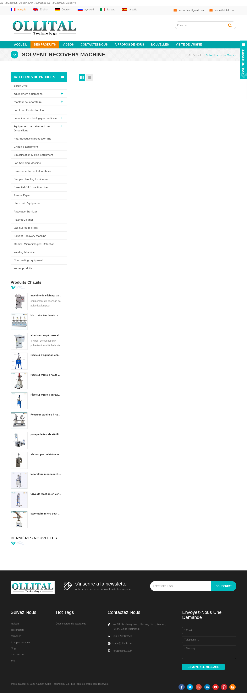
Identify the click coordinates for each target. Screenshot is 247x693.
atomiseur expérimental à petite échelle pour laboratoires (46, 335)
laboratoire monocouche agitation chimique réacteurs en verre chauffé (46, 474)
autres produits (23, 268)
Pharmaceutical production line (32, 138)
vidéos (68, 44)
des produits (17, 629)
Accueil (20, 44)
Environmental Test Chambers (32, 171)
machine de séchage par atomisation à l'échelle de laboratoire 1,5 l (46, 295)
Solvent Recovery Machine (30, 235)
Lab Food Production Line (29, 110)
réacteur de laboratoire (28, 101)
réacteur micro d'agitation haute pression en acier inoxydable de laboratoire (46, 394)
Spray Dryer (21, 85)
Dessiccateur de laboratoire (71, 623)
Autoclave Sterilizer (25, 211)
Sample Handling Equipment (31, 179)
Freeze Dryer (22, 195)
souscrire (224, 586)
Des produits (45, 44)
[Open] (243, 60)
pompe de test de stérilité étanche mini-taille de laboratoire (46, 434)
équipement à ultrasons (28, 93)
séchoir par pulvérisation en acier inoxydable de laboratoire (46, 454)
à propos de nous (129, 44)
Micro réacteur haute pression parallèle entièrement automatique (46, 315)
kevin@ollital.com (224, 10)
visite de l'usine (189, 44)
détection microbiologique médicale (35, 118)
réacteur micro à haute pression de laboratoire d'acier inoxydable (46, 374)
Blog (13, 648)
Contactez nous (94, 44)
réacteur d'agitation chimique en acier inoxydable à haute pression (46, 355)
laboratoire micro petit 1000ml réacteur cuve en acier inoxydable (46, 513)
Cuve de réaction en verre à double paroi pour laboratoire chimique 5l (46, 493)
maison (15, 623)
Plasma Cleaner (23, 219)
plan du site (17, 654)
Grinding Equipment (26, 146)
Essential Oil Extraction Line (31, 187)
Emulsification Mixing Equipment (33, 154)
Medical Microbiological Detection (34, 243)
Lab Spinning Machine (27, 162)
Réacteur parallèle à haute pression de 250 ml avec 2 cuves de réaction (46, 414)
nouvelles (160, 44)
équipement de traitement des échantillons (32, 128)
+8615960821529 (122, 650)
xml (13, 660)
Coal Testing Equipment (28, 260)
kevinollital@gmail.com (192, 10)
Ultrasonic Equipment (27, 203)
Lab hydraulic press (26, 227)
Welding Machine (24, 252)
